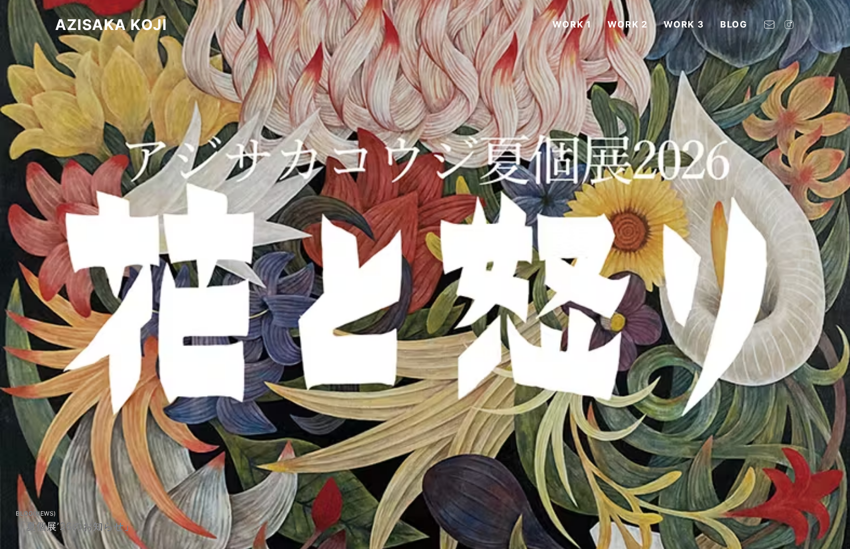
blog (734, 24)
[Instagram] (789, 24)
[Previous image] (18, 275)
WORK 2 (627, 24)
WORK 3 (684, 24)
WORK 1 (572, 24)
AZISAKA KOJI (111, 24)
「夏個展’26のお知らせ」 (75, 526)
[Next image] (832, 275)
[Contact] (769, 24)
